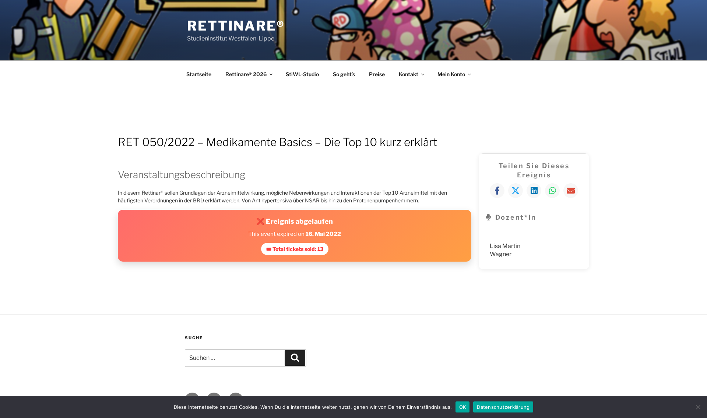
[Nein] (697, 407)
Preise (377, 74)
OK (462, 407)
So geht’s (344, 74)
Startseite (198, 74)
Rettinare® (236, 26)
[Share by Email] (570, 190)
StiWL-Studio (302, 74)
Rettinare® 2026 (246, 74)
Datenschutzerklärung (503, 407)
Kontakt (408, 74)
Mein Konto (451, 74)
